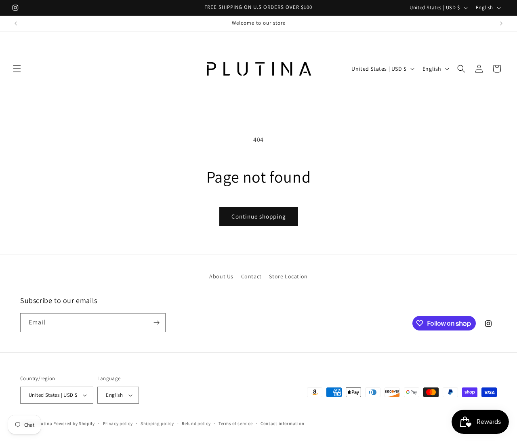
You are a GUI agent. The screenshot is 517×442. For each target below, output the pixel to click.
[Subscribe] (156, 322)
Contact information (282, 423)
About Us (221, 276)
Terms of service (235, 423)
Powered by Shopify (74, 423)
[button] (17, 69)
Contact (251, 276)
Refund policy (196, 423)
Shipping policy (157, 423)
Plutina (45, 423)
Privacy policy (118, 423)
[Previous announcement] (16, 23)
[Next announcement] (501, 23)
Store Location (288, 276)
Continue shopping (258, 216)
